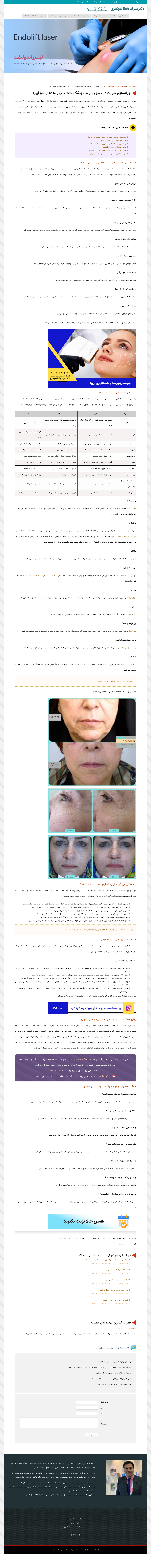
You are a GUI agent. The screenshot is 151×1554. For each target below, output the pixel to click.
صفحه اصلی (123, 16)
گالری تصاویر (63, 16)
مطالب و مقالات (111, 16)
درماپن (134, 614)
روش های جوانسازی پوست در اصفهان (112, 140)
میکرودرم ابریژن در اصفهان (106, 681)
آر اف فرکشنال (131, 508)
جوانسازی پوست (107, 86)
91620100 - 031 (57, 1070)
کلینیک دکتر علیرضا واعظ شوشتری (77, 1059)
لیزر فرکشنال (132, 631)
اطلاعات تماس (75, 16)
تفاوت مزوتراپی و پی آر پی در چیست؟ (115, 1300)
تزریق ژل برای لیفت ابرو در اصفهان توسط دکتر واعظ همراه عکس (106, 1260)
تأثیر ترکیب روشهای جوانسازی (118, 1270)
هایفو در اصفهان (124, 531)
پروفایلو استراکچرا (109, 929)
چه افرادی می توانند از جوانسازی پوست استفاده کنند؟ (107, 143)
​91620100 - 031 (65, 2)
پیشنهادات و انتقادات (31, 16)
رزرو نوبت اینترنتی (104, 1076)
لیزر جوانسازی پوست (129, 647)
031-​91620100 (75, 1534)
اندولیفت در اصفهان (129, 664)
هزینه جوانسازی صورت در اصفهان (114, 147)
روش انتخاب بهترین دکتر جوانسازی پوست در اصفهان (107, 150)
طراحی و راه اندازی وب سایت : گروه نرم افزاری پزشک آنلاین (75, 1549)
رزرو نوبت (52, 16)
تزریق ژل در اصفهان (50, 575)
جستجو (43, 16)
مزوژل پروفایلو (131, 597)
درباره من (87, 16)
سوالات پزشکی (97, 16)
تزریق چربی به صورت (33, 575)
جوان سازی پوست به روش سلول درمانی (114, 1290)
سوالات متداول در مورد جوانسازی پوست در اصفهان (108, 153)
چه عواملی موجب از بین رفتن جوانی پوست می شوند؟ (107, 137)
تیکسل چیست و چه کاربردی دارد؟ (116, 1280)
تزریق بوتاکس (131, 558)
